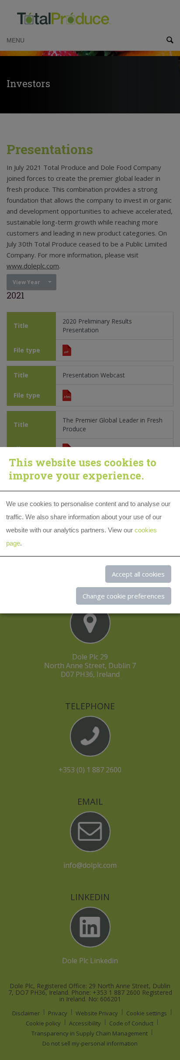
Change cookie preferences (124, 596)
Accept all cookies (138, 574)
